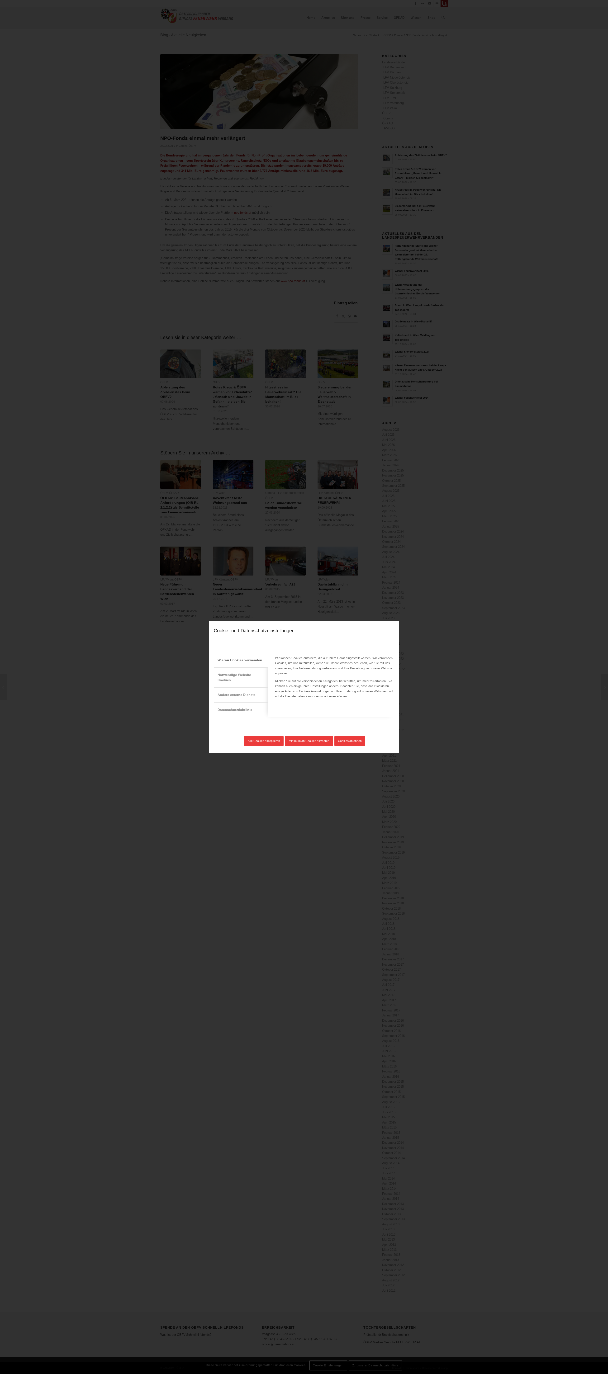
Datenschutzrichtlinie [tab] (235, 710)
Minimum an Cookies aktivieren (309, 741)
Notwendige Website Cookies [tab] (234, 677)
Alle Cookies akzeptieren (264, 741)
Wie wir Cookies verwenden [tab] (240, 660)
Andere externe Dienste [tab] (237, 695)
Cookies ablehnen (350, 741)
